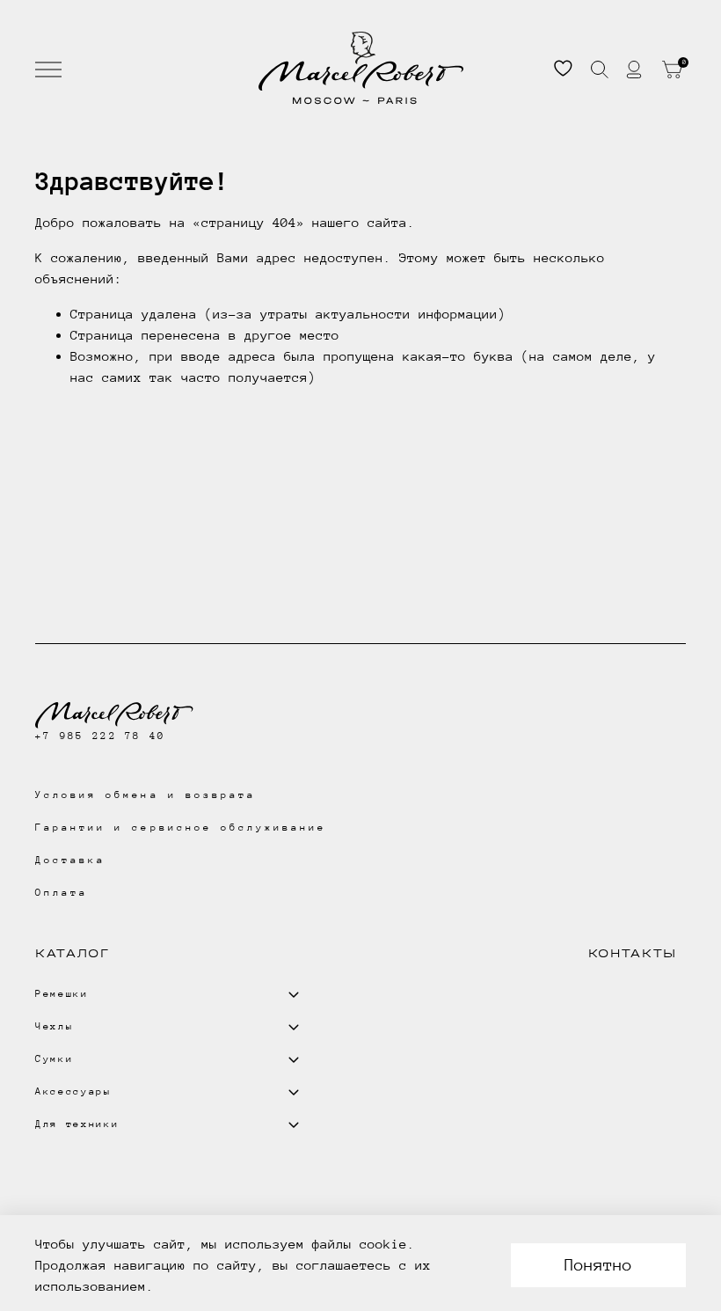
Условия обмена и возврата (145, 795)
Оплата (61, 892)
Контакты (632, 953)
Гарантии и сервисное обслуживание (180, 827)
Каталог (72, 953)
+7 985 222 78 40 (100, 736)
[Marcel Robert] (361, 68)
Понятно (598, 1265)
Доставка (70, 860)
